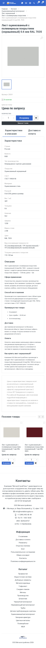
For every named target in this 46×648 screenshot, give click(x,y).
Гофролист (23, 586)
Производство (23, 596)
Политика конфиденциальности (23, 561)
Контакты (23, 558)
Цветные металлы (23, 620)
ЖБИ (23, 627)
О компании (23, 536)
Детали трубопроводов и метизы (23, 611)
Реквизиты (23, 543)
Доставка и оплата (23, 540)
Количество (6, 113)
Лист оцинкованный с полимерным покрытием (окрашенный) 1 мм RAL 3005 (34, 448)
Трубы (23, 608)
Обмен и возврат (23, 555)
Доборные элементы (23, 580)
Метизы (23, 592)
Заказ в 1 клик (23, 123)
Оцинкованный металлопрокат (23, 614)
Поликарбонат (23, 624)
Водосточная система (22, 577)
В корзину (24, 118)
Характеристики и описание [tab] (13, 132)
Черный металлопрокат (23, 602)
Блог (23, 549)
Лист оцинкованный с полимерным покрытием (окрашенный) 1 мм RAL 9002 (11, 448)
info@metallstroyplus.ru (24, 512)
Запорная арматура (22, 617)
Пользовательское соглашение (23, 552)
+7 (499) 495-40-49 (24, 515)
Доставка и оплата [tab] (34, 132)
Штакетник (23, 599)
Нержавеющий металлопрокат (23, 605)
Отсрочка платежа (23, 546)
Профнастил (23, 574)
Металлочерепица (23, 583)
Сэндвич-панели (23, 589)
